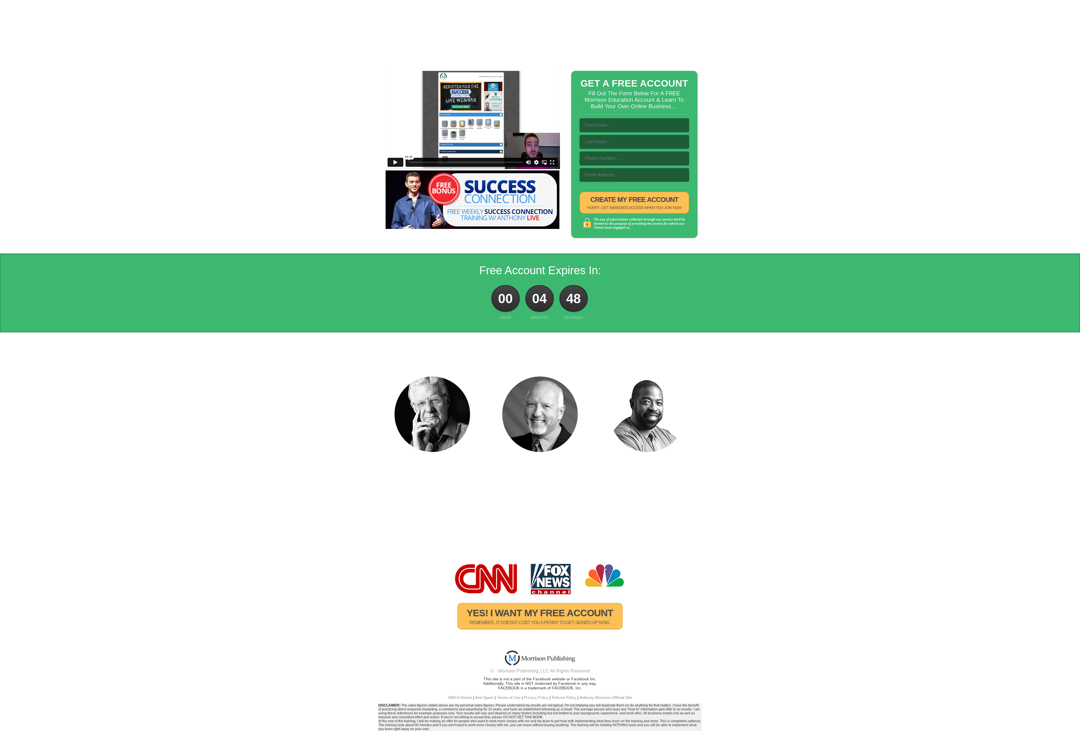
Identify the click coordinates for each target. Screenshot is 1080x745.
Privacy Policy (536, 697)
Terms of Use (509, 697)
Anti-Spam (484, 697)
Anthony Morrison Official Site (605, 697)
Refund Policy (564, 697)
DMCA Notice (460, 697)
